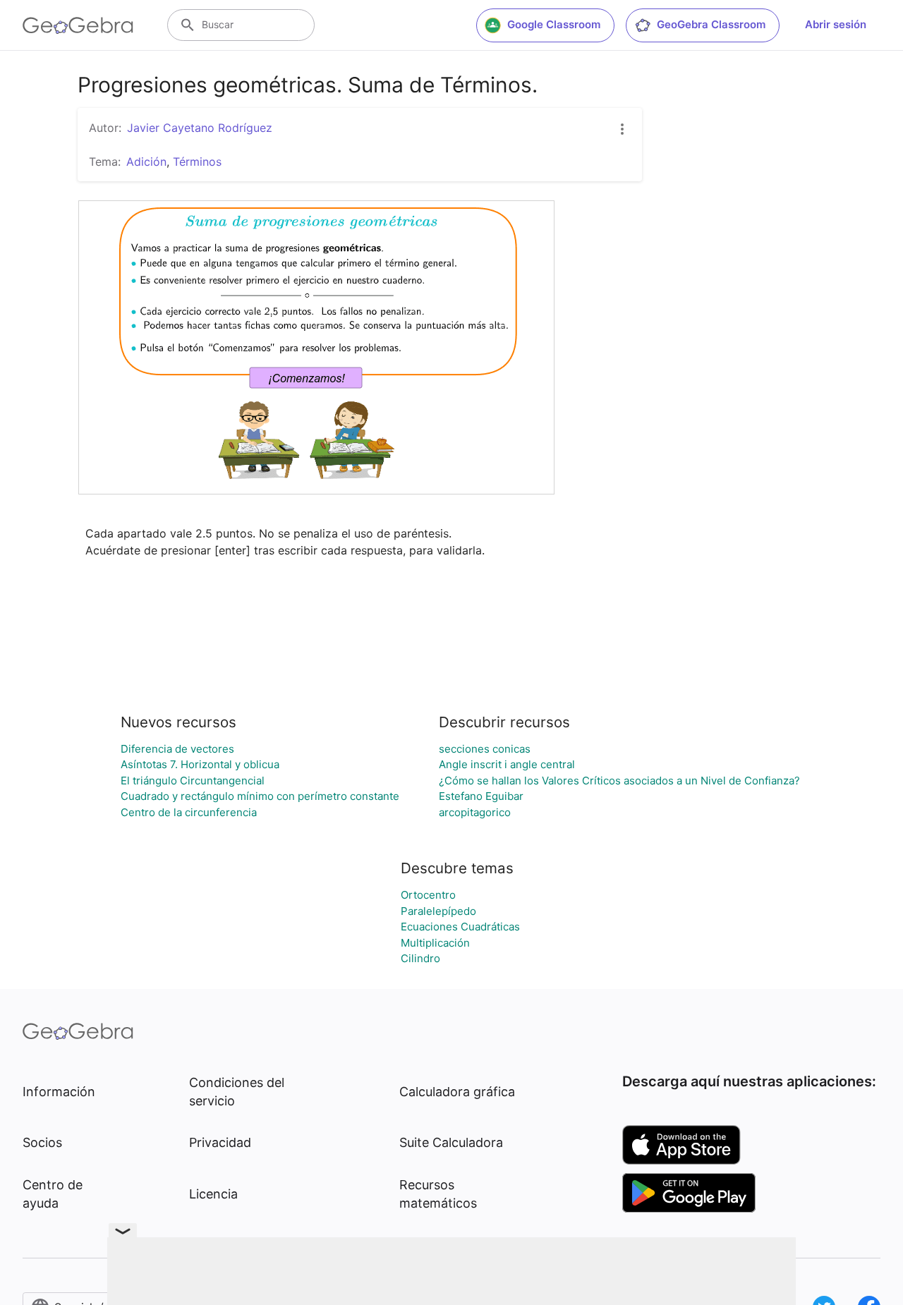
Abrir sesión (835, 24)
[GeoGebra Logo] (78, 25)
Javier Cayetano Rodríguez (199, 128)
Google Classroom (553, 24)
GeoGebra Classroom (711, 24)
